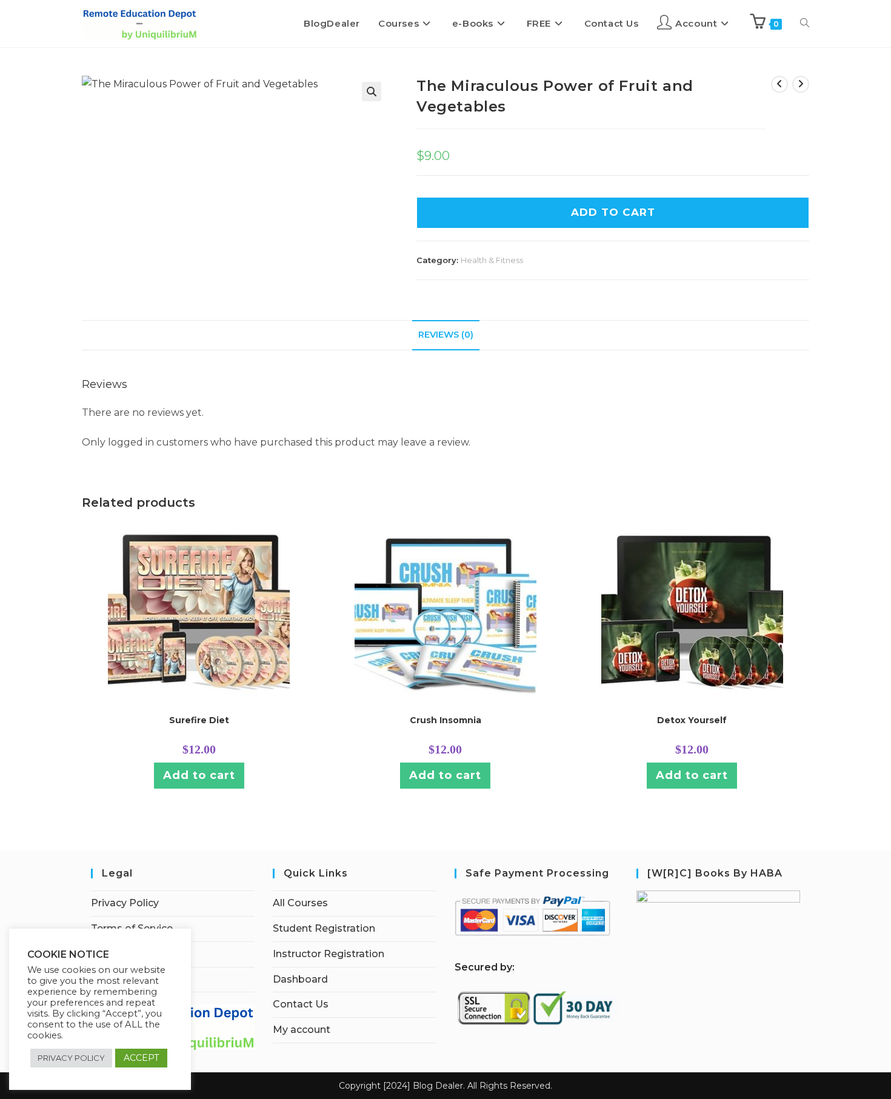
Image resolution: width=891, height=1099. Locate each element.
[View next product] (800, 84)
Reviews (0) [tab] (445, 334)
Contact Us (301, 1004)
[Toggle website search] (804, 23)
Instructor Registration (328, 954)
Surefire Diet (199, 720)
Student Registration (324, 928)
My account (301, 1029)
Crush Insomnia (445, 720)
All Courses (300, 903)
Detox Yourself (692, 720)
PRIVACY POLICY (71, 1058)
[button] (371, 91)
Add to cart (199, 775)
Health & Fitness (492, 260)
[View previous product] (779, 84)
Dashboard (300, 979)
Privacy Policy (125, 903)
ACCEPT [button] (141, 1057)
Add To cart (613, 212)
